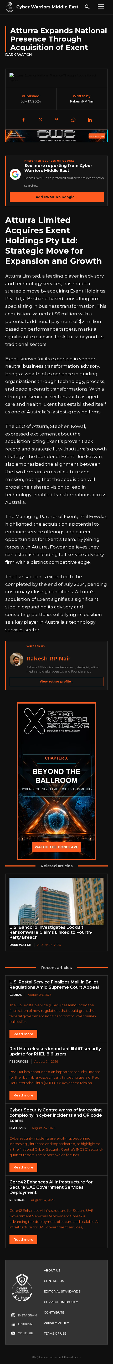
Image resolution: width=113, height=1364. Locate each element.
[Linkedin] (89, 120)
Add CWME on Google (57, 197)
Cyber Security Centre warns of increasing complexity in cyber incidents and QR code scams (55, 1115)
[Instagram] (13, 1316)
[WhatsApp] (73, 120)
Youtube (25, 1333)
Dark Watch (18, 54)
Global (15, 995)
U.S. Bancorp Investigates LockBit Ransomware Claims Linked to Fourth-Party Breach (51, 932)
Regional (17, 1200)
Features (17, 1128)
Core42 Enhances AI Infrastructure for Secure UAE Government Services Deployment (51, 1187)
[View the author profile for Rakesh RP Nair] (16, 659)
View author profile (57, 681)
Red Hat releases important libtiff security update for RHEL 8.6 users (55, 1051)
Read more (23, 1034)
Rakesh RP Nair (82, 101)
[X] (40, 120)
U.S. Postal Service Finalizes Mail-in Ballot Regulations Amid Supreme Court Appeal (54, 985)
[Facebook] (23, 120)
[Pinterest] (56, 120)
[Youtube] (13, 1333)
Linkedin (25, 1324)
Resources (18, 1061)
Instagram (27, 1315)
